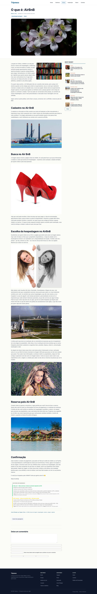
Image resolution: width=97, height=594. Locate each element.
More (68, 109)
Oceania (42, 583)
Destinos (57, 2)
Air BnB (27, 512)
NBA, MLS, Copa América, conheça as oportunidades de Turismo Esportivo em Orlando (77, 82)
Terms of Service (82, 591)
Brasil (41, 575)
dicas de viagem (33, 512)
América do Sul (43, 580)
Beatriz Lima (14, 13)
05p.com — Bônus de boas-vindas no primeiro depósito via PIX (27, 485)
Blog (57, 585)
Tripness (15, 2)
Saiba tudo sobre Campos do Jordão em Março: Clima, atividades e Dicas (77, 98)
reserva (45, 512)
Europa (41, 577)
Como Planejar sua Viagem (17, 16)
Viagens (58, 575)
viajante (53, 512)
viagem (49, 512)
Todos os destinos (44, 585)
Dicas (63, 2)
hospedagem (40, 512)
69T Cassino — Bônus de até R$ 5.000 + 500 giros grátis (26, 498)
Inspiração (70, 2)
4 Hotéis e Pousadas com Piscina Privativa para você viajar (76, 68)
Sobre (76, 2)
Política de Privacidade (77, 580)
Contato (83, 2)
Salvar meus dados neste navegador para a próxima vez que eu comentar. (40, 552)
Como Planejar (60, 583)
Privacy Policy (75, 591)
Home (51, 2)
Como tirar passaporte (17, 519)
